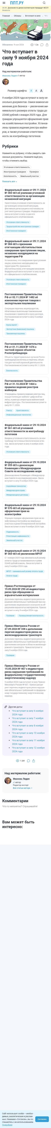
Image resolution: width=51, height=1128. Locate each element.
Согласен (42, 1119)
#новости (6, 10)
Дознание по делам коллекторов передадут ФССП (28, 8)
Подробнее (7, 1125)
